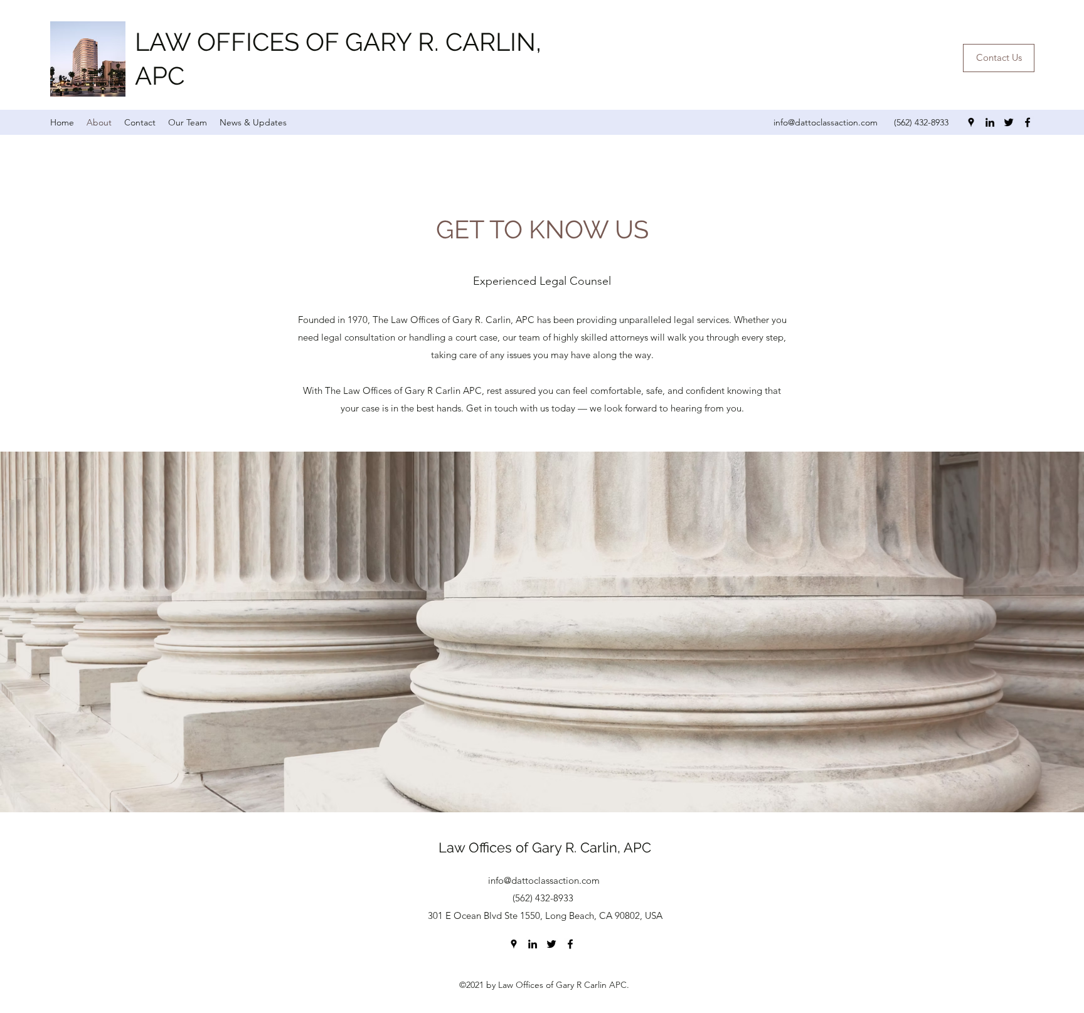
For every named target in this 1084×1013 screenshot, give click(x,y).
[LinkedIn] (990, 122)
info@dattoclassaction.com (825, 122)
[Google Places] (971, 122)
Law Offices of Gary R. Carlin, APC (544, 847)
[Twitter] (1008, 122)
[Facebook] (1027, 122)
